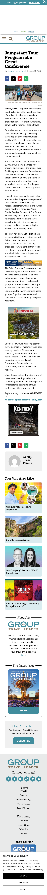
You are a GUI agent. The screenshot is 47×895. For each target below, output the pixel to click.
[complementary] (23, 873)
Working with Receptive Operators (18, 508)
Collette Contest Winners (19, 539)
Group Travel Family (17, 71)
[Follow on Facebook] (14, 779)
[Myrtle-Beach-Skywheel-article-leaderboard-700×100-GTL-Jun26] (23, 265)
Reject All (23, 889)
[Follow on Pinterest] (32, 779)
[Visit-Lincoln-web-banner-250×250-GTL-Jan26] (23, 340)
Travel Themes (23, 808)
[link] (7, 78)
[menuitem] (4, 39)
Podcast (23, 795)
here (23, 655)
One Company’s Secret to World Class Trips (22, 572)
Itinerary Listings (23, 799)
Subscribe (23, 829)
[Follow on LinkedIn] (38, 779)
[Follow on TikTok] (26, 779)
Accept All (23, 876)
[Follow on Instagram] (20, 779)
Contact (23, 833)
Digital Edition (23, 825)
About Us (23, 820)
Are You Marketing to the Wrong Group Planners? (22, 605)
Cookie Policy (37, 869)
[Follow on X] (8, 779)
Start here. (34, 2)
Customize (23, 882)
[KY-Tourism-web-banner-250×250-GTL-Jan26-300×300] (23, 437)
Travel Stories (23, 803)
